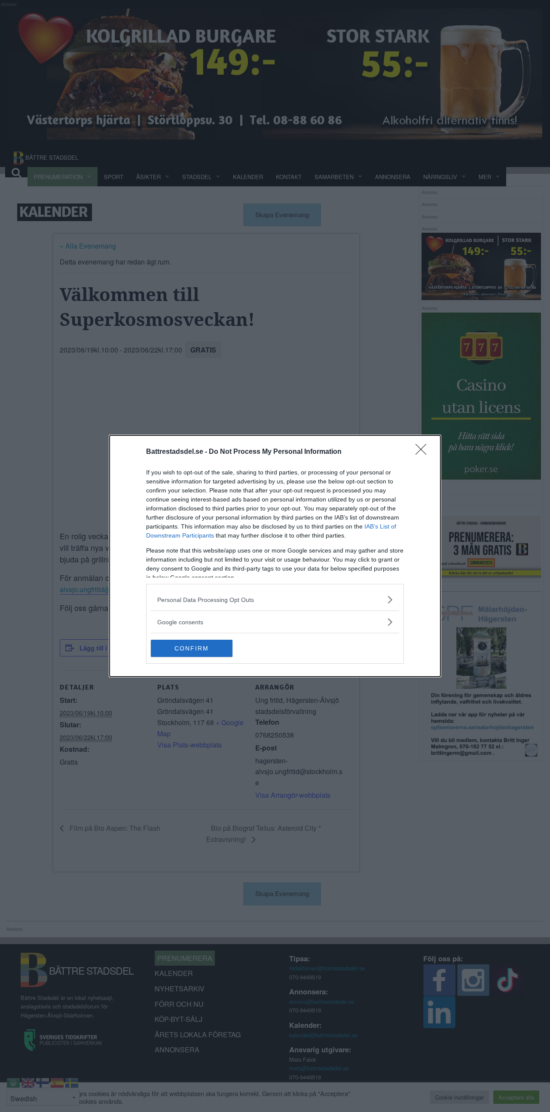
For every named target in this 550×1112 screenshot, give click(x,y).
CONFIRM (191, 648)
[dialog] (275, 556)
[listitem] (275, 599)
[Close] (424, 452)
